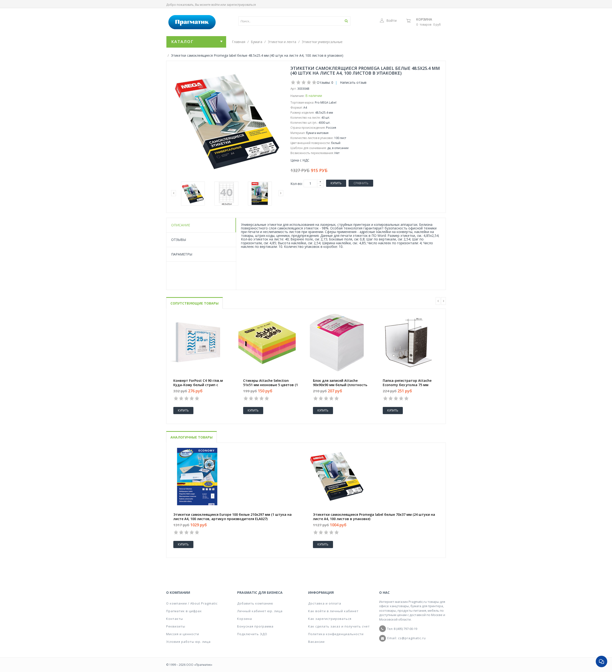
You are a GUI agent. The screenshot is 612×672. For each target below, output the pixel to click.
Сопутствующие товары (194, 303)
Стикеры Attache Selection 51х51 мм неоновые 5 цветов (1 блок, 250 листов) (270, 384)
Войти (391, 20)
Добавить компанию (255, 603)
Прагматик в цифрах (184, 611)
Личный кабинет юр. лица (260, 611)
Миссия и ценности (182, 634)
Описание (180, 225)
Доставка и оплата (324, 603)
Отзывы (178, 239)
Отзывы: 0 (325, 82)
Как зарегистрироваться (329, 618)
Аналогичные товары (191, 437)
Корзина (424, 19)
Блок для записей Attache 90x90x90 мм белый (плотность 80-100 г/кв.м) (340, 384)
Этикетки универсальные (322, 41)
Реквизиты (175, 626)
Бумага (256, 41)
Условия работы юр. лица (188, 641)
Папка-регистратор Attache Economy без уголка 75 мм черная (407, 384)
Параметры (181, 254)
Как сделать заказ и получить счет (339, 626)
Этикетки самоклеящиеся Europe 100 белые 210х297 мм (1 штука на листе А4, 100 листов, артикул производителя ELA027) (232, 516)
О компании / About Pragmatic (192, 603)
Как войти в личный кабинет (333, 611)
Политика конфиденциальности (336, 634)
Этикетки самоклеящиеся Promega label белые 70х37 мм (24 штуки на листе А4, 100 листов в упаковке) (374, 516)
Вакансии (316, 641)
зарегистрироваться (241, 5)
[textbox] (280, 21)
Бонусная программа (255, 626)
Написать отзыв (353, 82)
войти (215, 5)
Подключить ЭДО (252, 634)
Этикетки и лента (282, 41)
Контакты (174, 618)
